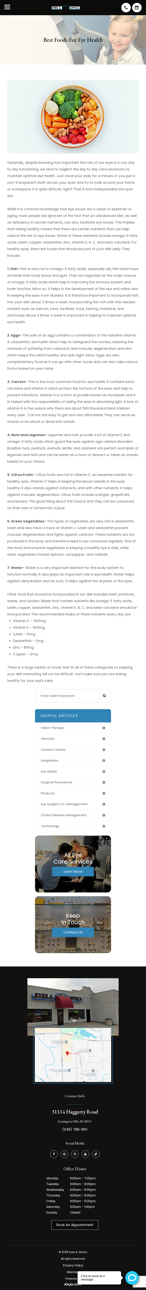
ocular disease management (64, 815)
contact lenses (53, 749)
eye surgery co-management (64, 804)
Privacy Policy (73, 1265)
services (47, 738)
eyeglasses (49, 760)
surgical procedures (56, 782)
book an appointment (74, 1224)
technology (50, 826)
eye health (49, 771)
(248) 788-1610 (74, 1129)
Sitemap (73, 1272)
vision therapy (52, 728)
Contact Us (73, 932)
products (48, 793)
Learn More (73, 871)
